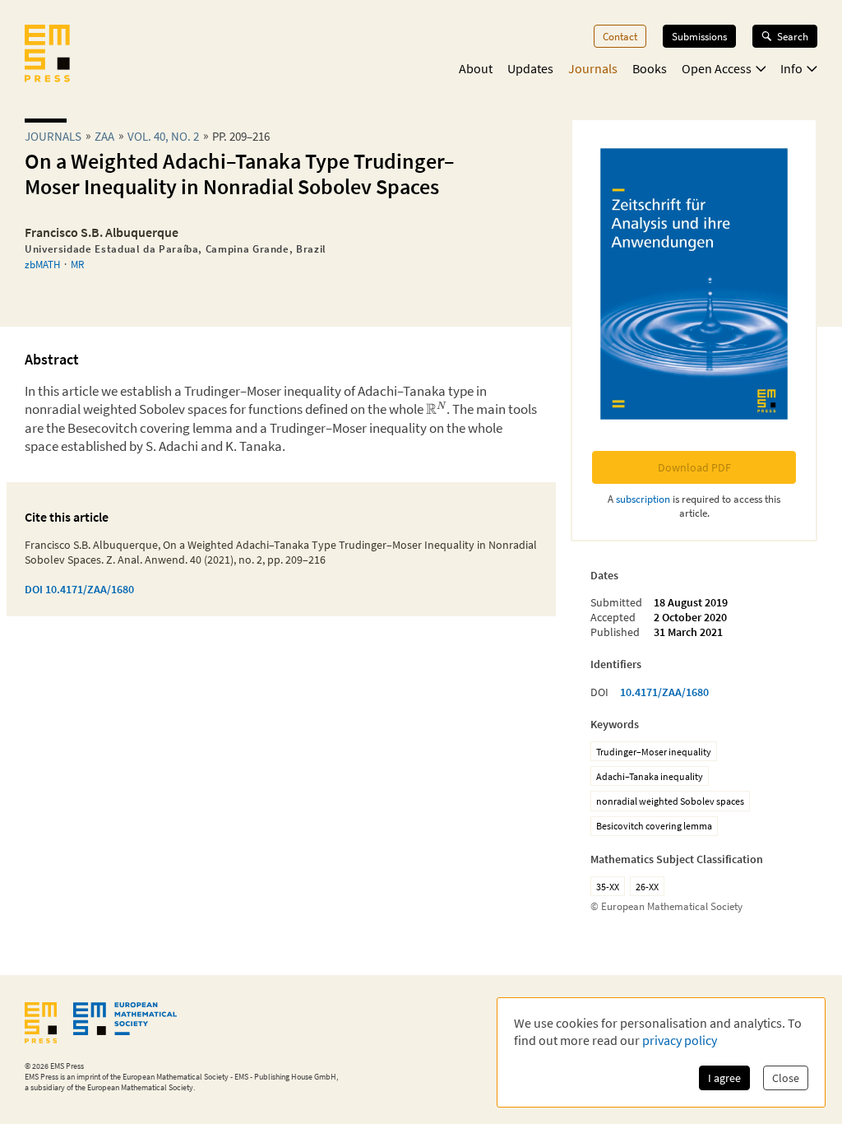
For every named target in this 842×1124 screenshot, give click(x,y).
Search (792, 36)
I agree (724, 1078)
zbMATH (42, 264)
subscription (643, 498)
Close (785, 1078)
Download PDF (694, 467)
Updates (530, 68)
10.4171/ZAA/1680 (664, 692)
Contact (620, 36)
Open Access (717, 68)
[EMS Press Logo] (47, 55)
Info (791, 68)
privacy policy (679, 1040)
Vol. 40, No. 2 (163, 136)
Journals (593, 68)
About (476, 68)
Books (649, 68)
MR (77, 264)
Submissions (699, 36)
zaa (104, 136)
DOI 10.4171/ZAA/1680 (79, 589)
